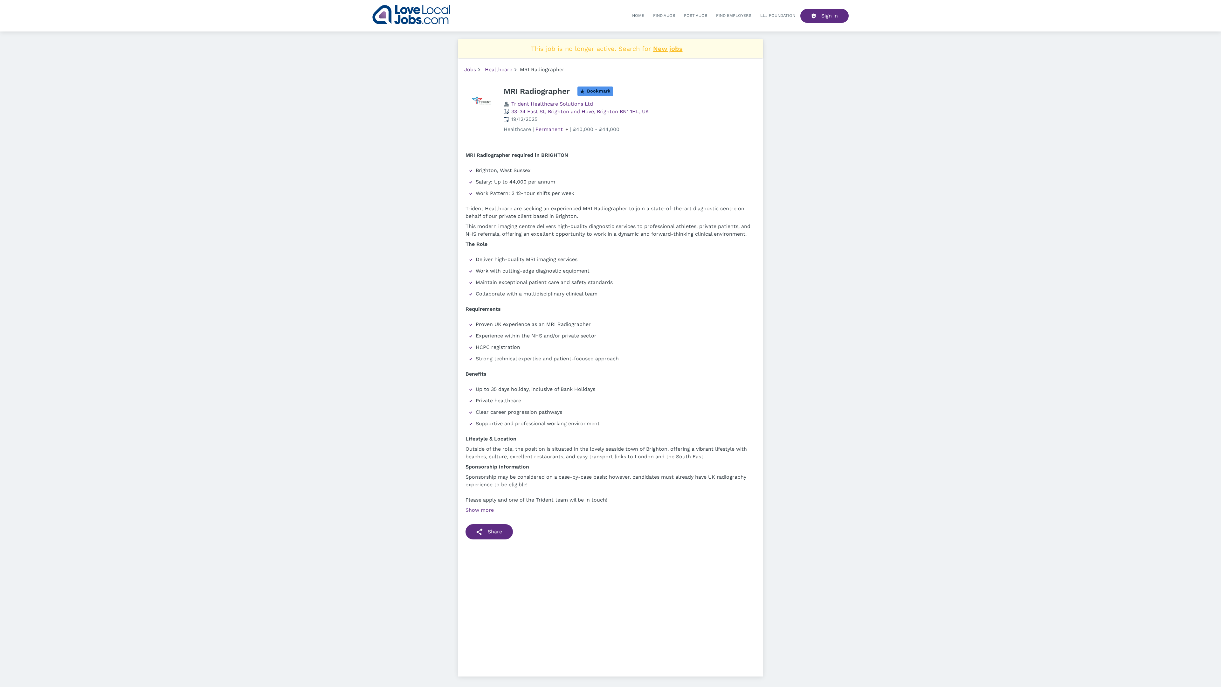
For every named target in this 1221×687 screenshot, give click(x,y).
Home (638, 15)
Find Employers (733, 15)
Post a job (695, 15)
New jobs (668, 48)
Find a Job (664, 15)
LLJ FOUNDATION (777, 15)
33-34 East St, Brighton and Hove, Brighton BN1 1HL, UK (580, 111)
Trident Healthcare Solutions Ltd (552, 104)
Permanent (549, 129)
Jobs (470, 69)
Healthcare (498, 69)
